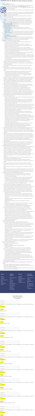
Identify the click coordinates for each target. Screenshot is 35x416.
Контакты (2, 284)
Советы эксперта (3, 283)
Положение (14, 304)
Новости (2, 282)
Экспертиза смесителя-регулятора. (11, 281)
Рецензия (2, 278)
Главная (2, 276)
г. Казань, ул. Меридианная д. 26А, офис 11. (30, 281)
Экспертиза (2, 277)
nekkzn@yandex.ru (30, 288)
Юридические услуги (4, 279)
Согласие (23, 304)
